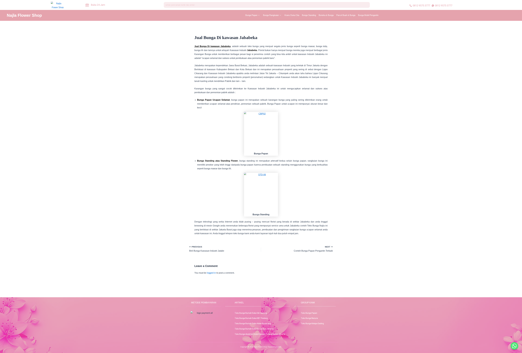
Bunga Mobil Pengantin (368, 15)
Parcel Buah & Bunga (345, 15)
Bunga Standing (309, 15)
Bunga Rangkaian (271, 15)
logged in (211, 273)
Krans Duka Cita (292, 15)
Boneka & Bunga (326, 15)
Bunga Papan (251, 15)
